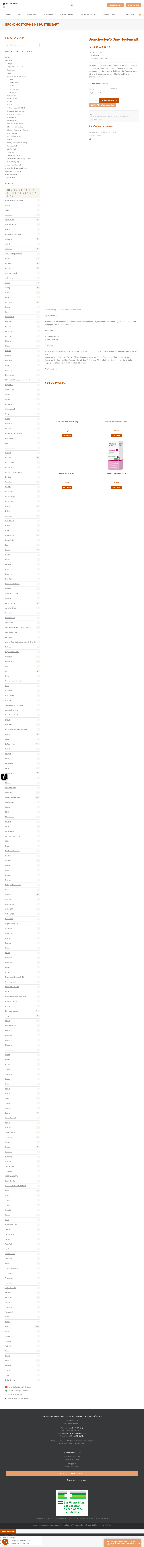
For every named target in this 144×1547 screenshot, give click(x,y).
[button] (101, 126)
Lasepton (21, 754)
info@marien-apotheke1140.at (74, 1433)
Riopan (21, 1055)
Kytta (21, 739)
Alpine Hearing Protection (21, 254)
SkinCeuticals (21, 1166)
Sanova (21, 1113)
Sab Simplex (21, 1074)
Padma (21, 938)
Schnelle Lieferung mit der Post (18, 1391)
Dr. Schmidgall (21, 496)
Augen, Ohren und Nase (15, 67)
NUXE (21, 890)
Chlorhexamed (21, 409)
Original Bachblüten (21, 924)
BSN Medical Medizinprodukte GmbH (21, 380)
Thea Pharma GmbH (21, 1268)
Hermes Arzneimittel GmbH (21, 681)
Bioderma (21, 341)
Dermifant (21, 423)
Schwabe (21, 1127)
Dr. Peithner (21, 491)
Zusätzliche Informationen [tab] (70, 310)
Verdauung (10, 152)
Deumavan (21, 428)
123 (8, 190)
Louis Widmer (21, 773)
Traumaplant (21, 1283)
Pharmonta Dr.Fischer (21, 987)
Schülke (21, 1123)
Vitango (21, 1336)
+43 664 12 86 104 (76, 1436)
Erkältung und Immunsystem (16, 76)
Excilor (21, 555)
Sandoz (21, 1089)
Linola (21, 768)
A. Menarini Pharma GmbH (21, 200)
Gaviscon (21, 598)
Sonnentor (21, 1171)
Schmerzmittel (12, 146)
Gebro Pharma (21, 603)
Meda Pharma (21, 802)
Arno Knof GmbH (21, 273)
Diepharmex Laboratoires (21, 433)
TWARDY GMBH (21, 1288)
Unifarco (21, 1292)
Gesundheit (9, 60)
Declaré (21, 419)
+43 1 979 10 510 (75, 1428)
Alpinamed (21, 249)
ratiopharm (21, 1016)
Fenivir (21, 569)
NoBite (21, 865)
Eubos (21, 545)
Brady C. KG (21, 370)
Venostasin (21, 1307)
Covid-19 (10, 73)
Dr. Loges (21, 487)
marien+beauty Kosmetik (13, 165)
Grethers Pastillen (21, 632)
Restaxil (21, 1040)
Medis (21, 812)
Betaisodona (21, 331)
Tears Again (21, 1244)
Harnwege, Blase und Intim (16, 111)
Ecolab (21, 525)
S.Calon (21, 1069)
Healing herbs (21, 661)
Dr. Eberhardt (21, 467)
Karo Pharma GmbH (21, 715)
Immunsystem (14, 89)
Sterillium (21, 1200)
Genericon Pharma (21, 608)
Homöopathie (11, 117)
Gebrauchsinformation (100, 83)
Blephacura (21, 360)
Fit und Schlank (12, 98)
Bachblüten (11, 70)
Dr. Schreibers (21, 501)
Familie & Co (9, 57)
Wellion (21, 1356)
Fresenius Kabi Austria (21, 584)
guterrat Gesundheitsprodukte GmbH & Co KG (21, 642)
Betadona (21, 326)
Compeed (21, 414)
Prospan (21, 1006)
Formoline (21, 574)
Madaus (21, 783)
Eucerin (21, 550)
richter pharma (21, 1050)
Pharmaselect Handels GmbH (21, 977)
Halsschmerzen (14, 82)
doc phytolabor (21, 448)
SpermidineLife (21, 1181)
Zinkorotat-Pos (21, 1380)
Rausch (21, 1021)
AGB (72, 1525)
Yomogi (21, 1370)
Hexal (21, 686)
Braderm (21, 365)
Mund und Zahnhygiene (15, 127)
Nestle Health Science (21, 851)
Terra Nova (21, 1259)
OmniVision (21, 919)
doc (21, 443)
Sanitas (21, 1093)
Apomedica (21, 263)
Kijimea (21, 720)
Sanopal (21, 1103)
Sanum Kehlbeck (21, 1118)
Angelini (21, 258)
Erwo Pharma (21, 535)
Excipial (21, 559)
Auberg (21, 288)
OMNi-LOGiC (21, 914)
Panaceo (21, 943)
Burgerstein (21, 385)
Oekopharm (21, 894)
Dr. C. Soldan (21, 462)
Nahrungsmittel (12, 133)
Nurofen (21, 880)
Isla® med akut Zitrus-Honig (67, 422)
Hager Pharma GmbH (21, 652)
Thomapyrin (21, 1278)
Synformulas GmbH (21, 1225)
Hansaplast (21, 657)
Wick (21, 1360)
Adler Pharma (21, 220)
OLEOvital (21, 899)
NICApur (21, 856)
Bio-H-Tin (21, 336)
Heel (21, 671)
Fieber (11, 79)
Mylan (21, 841)
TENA (21, 1249)
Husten (97, 132)
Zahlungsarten (98, 1525)
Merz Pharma (21, 817)
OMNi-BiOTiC (21, 909)
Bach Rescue (21, 302)
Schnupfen (13, 92)
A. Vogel (21, 205)
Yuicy (21, 1375)
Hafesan (21, 647)
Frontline (21, 589)
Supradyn (21, 1215)
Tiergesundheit (10, 177)
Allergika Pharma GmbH (21, 234)
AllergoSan (21, 239)
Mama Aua (21, 792)
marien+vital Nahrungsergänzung (16, 168)
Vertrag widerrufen (8, 1531)
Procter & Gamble (21, 1001)
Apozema (21, 268)
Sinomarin (21, 1157)
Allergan (21, 229)
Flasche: (91, 89)
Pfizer (21, 972)
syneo (21, 1220)
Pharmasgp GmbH (21, 982)
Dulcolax (21, 511)
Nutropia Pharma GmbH (21, 885)
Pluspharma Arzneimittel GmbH (21, 996)
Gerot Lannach (21, 618)
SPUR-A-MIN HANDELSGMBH (21, 1186)
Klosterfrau (21, 724)
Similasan (21, 1147)
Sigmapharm (21, 1137)
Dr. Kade (21, 477)
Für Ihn (9, 101)
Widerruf (108, 1525)
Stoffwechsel (11, 149)
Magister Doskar (21, 788)
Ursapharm (21, 1297)
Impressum (54, 1525)
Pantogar (21, 948)
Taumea (21, 1239)
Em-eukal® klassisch (67, 474)
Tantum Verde (21, 1234)
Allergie (9, 63)
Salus (21, 1084)
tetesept (21, 1263)
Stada (21, 1191)
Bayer (21, 312)
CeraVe (21, 399)
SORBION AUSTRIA (21, 1176)
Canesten (21, 394)
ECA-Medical (21, 521)
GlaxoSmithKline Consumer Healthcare (21, 627)
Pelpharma (21, 958)
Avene (21, 292)
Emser (21, 530)
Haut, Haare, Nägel (13, 114)
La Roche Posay (21, 744)
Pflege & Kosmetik (11, 174)
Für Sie (9, 105)
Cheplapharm (21, 404)
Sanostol (21, 1108)
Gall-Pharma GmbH (21, 593)
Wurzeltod (21, 1365)
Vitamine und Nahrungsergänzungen (19, 158)
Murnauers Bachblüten (21, 836)
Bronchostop (97, 135)
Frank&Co (21, 579)
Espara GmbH (21, 540)
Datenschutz (65, 1525)
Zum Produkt (67, 435)
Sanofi (21, 1098)
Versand (96, 55)
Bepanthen (21, 322)
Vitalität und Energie (13, 155)
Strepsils (21, 1210)
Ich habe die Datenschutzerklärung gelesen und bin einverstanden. (111, 117)
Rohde (21, 1064)
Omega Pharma (21, 904)
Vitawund (21, 1341)
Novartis (21, 875)
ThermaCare (21, 1273)
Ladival (21, 749)
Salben (9, 139)
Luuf (21, 778)
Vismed (21, 1331)
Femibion (21, 564)
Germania (21, 613)
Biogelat (21, 346)
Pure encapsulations (21, 1011)
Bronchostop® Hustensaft (116, 474)
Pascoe (21, 953)
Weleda (21, 1351)
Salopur (21, 1079)
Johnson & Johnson (21, 710)
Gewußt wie (21, 623)
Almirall (21, 244)
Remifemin (21, 1035)
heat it (21, 666)
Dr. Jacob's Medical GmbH (21, 472)
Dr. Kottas (21, 482)
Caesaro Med (21, 389)
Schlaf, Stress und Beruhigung (17, 143)
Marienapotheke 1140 (21, 797)
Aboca (21, 210)
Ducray (21, 506)
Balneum (21, 307)
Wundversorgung (13, 162)
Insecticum (21, 700)
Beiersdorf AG (21, 317)
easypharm (21, 516)
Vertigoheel (21, 1312)
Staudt (21, 1195)
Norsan (21, 870)
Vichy (21, 1326)
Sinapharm (21, 1152)
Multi (21, 826)
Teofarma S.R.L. (21, 1254)
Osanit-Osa (21, 933)
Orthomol (21, 928)
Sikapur (21, 1142)
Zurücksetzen (113, 88)
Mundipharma (21, 831)
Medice (21, 807)
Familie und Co (12, 95)
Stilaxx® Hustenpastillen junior (116, 422)
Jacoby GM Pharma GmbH (21, 705)
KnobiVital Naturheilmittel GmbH (21, 729)
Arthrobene (21, 278)
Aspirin (21, 283)
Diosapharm (21, 438)
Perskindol (21, 962)
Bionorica (21, 356)
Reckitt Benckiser (21, 1025)
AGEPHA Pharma (21, 224)
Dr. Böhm (21, 457)
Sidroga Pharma (21, 1132)
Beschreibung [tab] (50, 310)
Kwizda (21, 734)
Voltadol (21, 1346)
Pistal (21, 991)
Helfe (21, 676)
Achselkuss (21, 215)
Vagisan (21, 1302)
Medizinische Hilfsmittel (13, 171)
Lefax (21, 758)
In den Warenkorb (109, 100)
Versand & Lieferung (83, 1525)
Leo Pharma (21, 763)
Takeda (21, 1229)
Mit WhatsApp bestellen (103, 105)
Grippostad (21, 637)
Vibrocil (21, 1322)
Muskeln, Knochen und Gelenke (17, 130)
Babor (21, 297)
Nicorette (21, 860)
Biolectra (21, 351)
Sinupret (21, 1161)
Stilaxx (21, 1205)
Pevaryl (21, 967)
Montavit (21, 822)
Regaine (21, 1030)
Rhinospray (21, 1045)
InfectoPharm (21, 695)
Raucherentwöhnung (14, 136)
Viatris (21, 1317)
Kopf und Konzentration (15, 124)
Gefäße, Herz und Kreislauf (16, 108)
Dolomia (21, 453)
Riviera (21, 1059)
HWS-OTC (21, 690)
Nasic (21, 846)
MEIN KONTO (130, 14)
